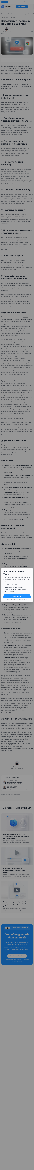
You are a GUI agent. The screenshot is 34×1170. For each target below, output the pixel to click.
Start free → (16, 596)
